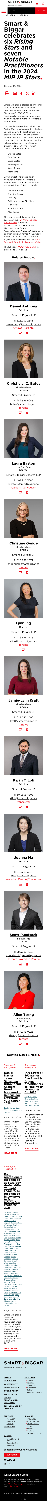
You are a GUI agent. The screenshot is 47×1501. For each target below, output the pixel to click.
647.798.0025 (25, 1031)
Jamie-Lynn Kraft (23, 700)
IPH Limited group (15, 1484)
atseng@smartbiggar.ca (23, 1035)
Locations (41, 11)
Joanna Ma (23, 857)
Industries (9, 1427)
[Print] (7, 93)
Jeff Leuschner (10, 1231)
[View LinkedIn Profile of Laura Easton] (27, 492)
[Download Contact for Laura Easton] (20, 492)
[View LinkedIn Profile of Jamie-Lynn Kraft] (27, 729)
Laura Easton (23, 463)
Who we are (10, 1381)
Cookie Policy (11, 1391)
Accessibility (11, 1384)
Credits (23, 1499)
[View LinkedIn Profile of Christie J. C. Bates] (27, 412)
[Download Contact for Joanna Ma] (20, 884)
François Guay (10, 1244)
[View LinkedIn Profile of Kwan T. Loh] (27, 807)
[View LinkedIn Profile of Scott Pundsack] (27, 964)
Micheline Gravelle (11, 1212)
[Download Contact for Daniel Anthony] (20, 333)
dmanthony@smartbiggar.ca (23, 324)
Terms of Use (10, 1394)
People (7, 1378)
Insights (29, 1416)
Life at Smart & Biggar (13, 1439)
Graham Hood (9, 1112)
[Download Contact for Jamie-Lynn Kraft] (20, 729)
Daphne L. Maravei (32, 1103)
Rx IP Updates (33, 1421)
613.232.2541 (25, 320)
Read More (11, 1153)
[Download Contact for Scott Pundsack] (20, 964)
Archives (31, 1431)
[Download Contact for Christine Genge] (20, 572)
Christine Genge (23, 543)
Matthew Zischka (11, 1284)
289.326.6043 (25, 400)
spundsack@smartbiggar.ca (23, 955)
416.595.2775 (25, 637)
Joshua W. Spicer (11, 1278)
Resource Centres (34, 1433)
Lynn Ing (23, 623)
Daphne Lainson (31, 1101)
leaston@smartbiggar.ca (23, 483)
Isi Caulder (16, 1246)
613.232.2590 (25, 717)
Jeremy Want (9, 1282)
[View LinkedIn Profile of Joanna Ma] (27, 884)
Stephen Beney (31, 1097)
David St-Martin (34, 1105)
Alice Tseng (23, 1015)
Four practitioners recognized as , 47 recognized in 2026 (13, 1191)
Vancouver (29, 487)
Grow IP (10, 1424)
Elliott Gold (8, 1248)
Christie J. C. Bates (23, 383)
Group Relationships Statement (11, 1400)
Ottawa (18, 327)
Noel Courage (9, 1240)
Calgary (16, 487)
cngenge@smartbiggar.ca (23, 563)
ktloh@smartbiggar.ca (23, 798)
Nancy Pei (13, 1242)
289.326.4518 (25, 951)
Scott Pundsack (23, 935)
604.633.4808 (25, 794)
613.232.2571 (25, 560)
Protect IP (11, 1419)
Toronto (29, 327)
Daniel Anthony (23, 306)
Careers (8, 1436)
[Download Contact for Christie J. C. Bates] (20, 412)
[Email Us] (43, 3)
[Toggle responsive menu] (4, 10)
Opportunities (12, 1443)
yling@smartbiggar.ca (23, 641)
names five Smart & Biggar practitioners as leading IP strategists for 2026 (34, 1082)
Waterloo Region (16, 879)
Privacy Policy (11, 1388)
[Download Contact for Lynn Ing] (23, 649)
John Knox (15, 1229)
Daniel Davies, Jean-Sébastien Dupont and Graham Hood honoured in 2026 (12, 1088)
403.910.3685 (25, 480)
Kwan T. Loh (23, 780)
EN (10, 11)
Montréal (31, 1385)
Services (8, 1416)
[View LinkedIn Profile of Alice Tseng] (27, 1044)
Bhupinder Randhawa (13, 1276)
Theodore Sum (10, 1280)
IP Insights (31, 1419)
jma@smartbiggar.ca (23, 875)
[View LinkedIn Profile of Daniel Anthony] (27, 333)
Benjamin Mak (9, 1235)
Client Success (33, 1424)
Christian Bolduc (10, 1216)
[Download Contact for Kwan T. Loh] (20, 807)
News (29, 1426)
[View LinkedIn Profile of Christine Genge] (27, 572)
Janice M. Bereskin (11, 1214)
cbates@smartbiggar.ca (23, 404)
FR (14, 11)
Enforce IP (11, 1421)
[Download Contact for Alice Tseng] (20, 1044)
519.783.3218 (25, 871)
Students (10, 1445)
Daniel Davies (9, 1108)
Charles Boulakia (31, 1099)
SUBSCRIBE (12, 1455)
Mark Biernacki (15, 1219)
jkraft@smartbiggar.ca (23, 721)
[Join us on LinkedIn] (37, 3)
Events (30, 1428)
